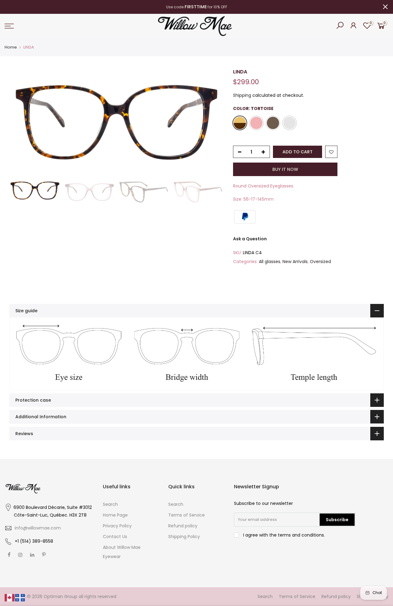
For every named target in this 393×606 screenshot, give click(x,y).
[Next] (213, 122)
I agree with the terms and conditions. (283, 535)
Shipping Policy (184, 536)
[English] (10, 597)
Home (11, 47)
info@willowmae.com (38, 528)
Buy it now (285, 169)
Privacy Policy (117, 526)
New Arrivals (295, 261)
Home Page (115, 515)
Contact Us (115, 536)
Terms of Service (186, 515)
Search (110, 504)
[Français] (20, 597)
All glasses (269, 261)
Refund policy (182, 526)
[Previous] (20, 122)
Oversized (320, 261)
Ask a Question (250, 239)
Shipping (242, 95)
